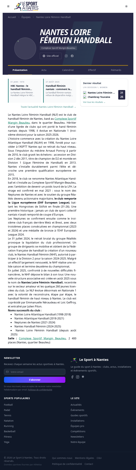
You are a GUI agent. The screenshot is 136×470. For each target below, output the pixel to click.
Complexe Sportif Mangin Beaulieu (42, 338)
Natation (9, 420)
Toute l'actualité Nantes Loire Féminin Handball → (48, 106)
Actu (43, 70)
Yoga (6, 442)
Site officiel (53, 55)
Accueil (12, 17)
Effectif (92, 70)
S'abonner (34, 379)
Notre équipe (78, 442)
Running (9, 426)
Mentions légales (84, 458)
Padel (7, 410)
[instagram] (66, 56)
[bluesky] (83, 377)
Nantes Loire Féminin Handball (53, 17)
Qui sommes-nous (62, 458)
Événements (77, 410)
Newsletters (77, 436)
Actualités (76, 404)
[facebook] (72, 56)
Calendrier (68, 70)
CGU (99, 458)
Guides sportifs (79, 415)
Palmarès (116, 70)
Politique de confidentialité (40, 389)
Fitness (8, 436)
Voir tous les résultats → (94, 102)
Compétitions (78, 431)
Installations (77, 420)
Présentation (20, 70)
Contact (89, 464)
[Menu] (8, 6)
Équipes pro (77, 426)
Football (8, 404)
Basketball (9, 431)
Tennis (7, 415)
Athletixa (38, 464)
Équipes (26, 17)
